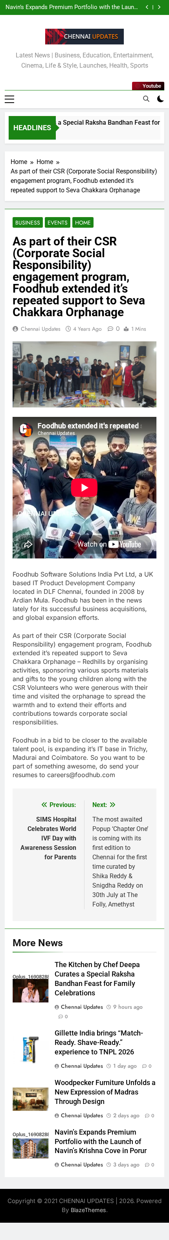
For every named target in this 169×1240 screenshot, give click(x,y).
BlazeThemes (88, 1210)
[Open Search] (146, 99)
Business (27, 223)
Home (83, 223)
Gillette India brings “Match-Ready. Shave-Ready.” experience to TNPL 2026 (99, 1042)
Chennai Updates (41, 329)
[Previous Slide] (147, 7)
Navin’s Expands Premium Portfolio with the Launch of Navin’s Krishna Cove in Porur (73, 7)
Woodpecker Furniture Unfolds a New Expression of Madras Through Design (105, 1092)
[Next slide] (159, 7)
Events (58, 223)
